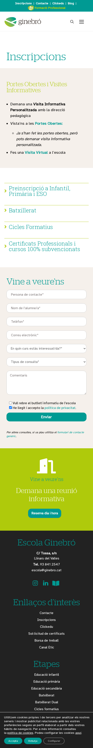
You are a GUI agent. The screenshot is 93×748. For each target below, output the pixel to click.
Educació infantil (46, 675)
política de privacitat (60, 408)
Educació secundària (46, 688)
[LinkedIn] (46, 584)
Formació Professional (49, 8)
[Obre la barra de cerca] (72, 22)
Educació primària (46, 681)
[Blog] (55, 584)
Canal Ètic (46, 647)
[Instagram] (36, 584)
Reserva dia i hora (44, 513)
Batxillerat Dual (46, 702)
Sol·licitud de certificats (46, 633)
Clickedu (58, 3)
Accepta (13, 740)
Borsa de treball (46, 640)
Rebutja (32, 740)
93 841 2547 (46, 564)
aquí (78, 733)
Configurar (54, 740)
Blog (71, 3)
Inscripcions (23, 3)
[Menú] (83, 22)
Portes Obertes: (49, 123)
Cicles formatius (46, 709)
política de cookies (20, 733)
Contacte (42, 3)
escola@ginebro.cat (46, 570)
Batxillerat (46, 695)
